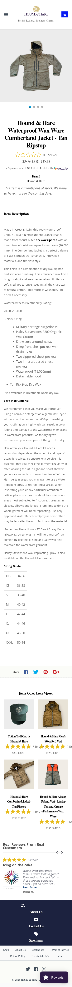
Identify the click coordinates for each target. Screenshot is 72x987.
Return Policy (17, 956)
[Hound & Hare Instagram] (44, 969)
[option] (36, 66)
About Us (20, 950)
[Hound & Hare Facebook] (36, 969)
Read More (30, 887)
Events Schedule (40, 956)
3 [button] (38, 107)
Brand (36, 176)
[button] (36, 170)
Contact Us (38, 950)
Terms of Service (59, 950)
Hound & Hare (36, 181)
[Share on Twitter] (35, 672)
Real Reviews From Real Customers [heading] (23, 846)
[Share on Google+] (56, 672)
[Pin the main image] (45, 672)
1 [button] (30, 107)
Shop (6, 950)
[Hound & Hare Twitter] (28, 969)
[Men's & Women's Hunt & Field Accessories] (36, 11)
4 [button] (42, 107)
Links (59, 956)
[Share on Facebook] (26, 672)
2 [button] (34, 107)
